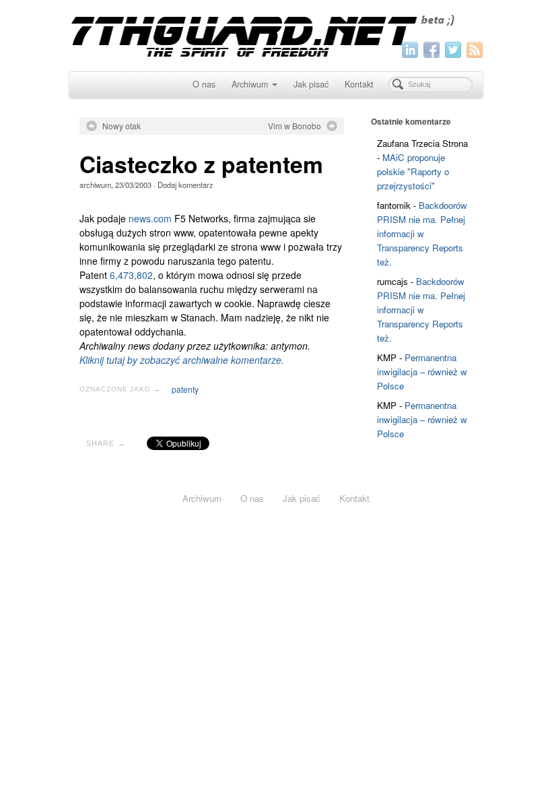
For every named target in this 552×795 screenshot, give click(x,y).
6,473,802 (131, 275)
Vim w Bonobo (294, 126)
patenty (185, 389)
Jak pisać (311, 84)
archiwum (95, 184)
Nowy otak (121, 126)
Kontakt (359, 84)
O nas (204, 84)
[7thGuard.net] (276, 34)
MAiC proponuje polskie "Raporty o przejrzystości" (413, 171)
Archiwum (250, 84)
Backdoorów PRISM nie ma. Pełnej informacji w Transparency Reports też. (422, 233)
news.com (150, 218)
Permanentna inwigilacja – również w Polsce (422, 371)
